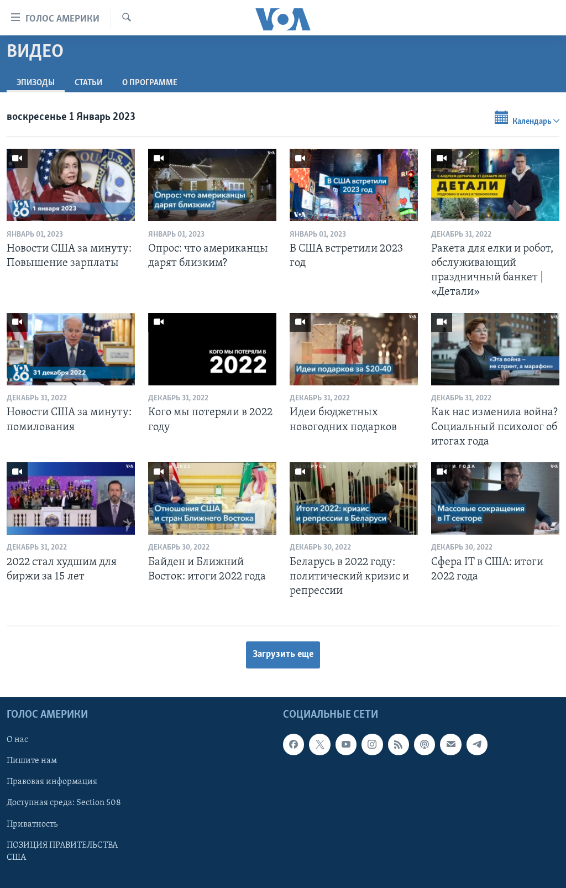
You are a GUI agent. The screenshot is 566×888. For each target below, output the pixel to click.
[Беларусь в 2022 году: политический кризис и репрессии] (354, 498)
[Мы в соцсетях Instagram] (371, 744)
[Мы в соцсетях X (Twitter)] (319, 744)
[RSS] (398, 744)
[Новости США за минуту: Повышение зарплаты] (71, 185)
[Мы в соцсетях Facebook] (293, 744)
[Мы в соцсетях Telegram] (477, 744)
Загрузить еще (283, 655)
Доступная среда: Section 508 (64, 803)
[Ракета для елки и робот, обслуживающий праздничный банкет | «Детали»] (495, 185)
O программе (149, 83)
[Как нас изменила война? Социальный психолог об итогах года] (495, 349)
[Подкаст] (424, 744)
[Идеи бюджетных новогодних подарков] (354, 349)
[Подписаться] (450, 744)
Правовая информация (52, 782)
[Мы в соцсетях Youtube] (346, 744)
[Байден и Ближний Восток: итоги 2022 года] (212, 498)
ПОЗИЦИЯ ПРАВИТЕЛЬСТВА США (62, 851)
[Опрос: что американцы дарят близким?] (212, 185)
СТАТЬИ (88, 83)
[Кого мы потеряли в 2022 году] (212, 349)
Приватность (32, 824)
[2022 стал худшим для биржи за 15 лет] (71, 498)
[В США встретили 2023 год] (354, 185)
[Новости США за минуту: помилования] (71, 349)
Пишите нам (32, 761)
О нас (17, 740)
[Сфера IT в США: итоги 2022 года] (495, 498)
